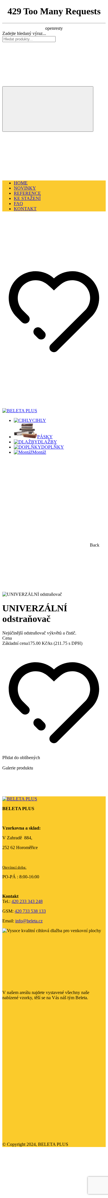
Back (94, 545)
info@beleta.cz (29, 920)
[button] (45, 257)
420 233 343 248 (27, 901)
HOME (21, 182)
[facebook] (45, 1046)
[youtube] (45, 1134)
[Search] (47, 109)
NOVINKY (25, 188)
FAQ (18, 203)
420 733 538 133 (30, 911)
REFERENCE (27, 193)
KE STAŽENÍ (27, 198)
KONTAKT (25, 208)
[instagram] (45, 1090)
